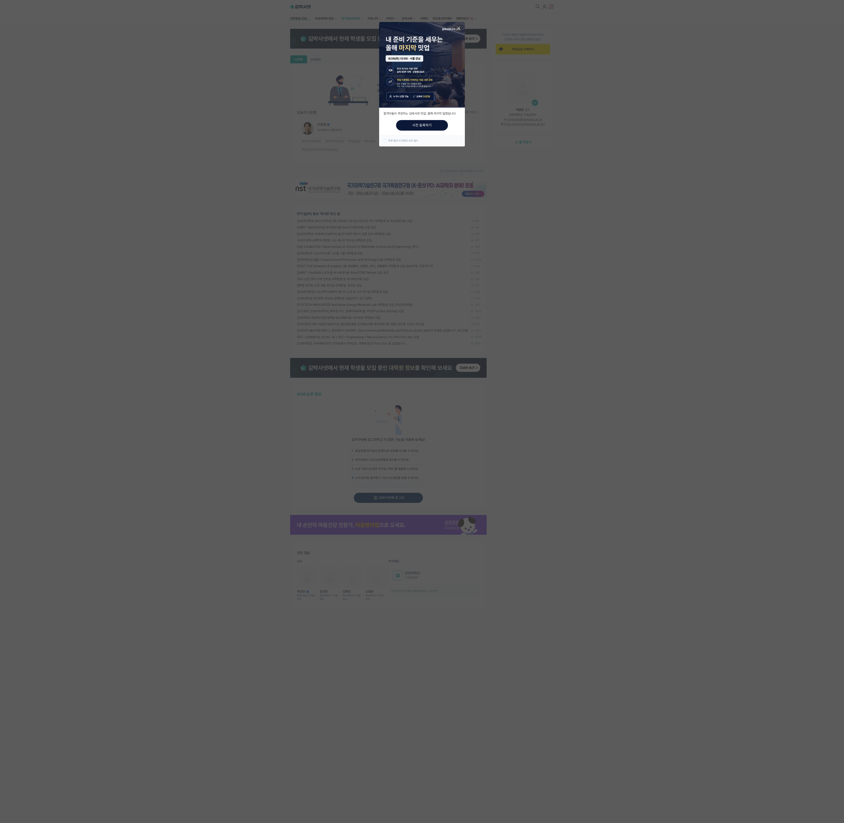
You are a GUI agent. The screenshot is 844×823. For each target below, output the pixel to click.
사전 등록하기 (422, 125)
